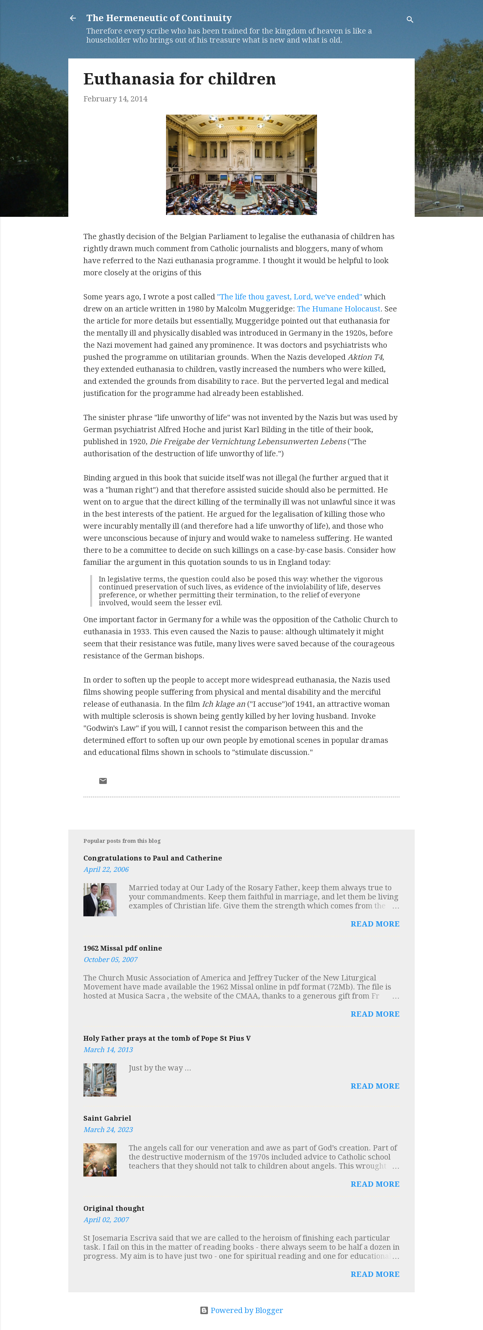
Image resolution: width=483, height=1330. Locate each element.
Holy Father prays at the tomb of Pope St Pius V (167, 1038)
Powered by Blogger (246, 1310)
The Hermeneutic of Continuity (159, 18)
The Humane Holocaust (338, 308)
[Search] (410, 20)
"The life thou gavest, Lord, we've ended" (289, 296)
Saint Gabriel (107, 1118)
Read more (375, 923)
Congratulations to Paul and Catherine (152, 858)
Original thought (114, 1208)
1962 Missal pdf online (122, 948)
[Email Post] (103, 782)
